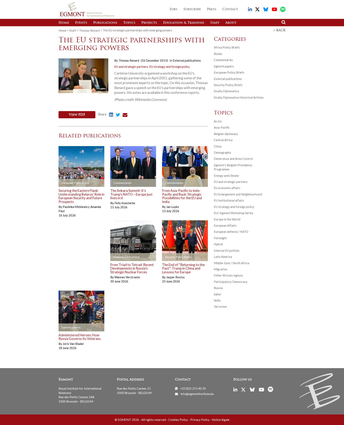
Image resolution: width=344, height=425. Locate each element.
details (69, 183)
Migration (220, 269)
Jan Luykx (172, 207)
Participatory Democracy (230, 281)
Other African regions (228, 275)
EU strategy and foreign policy (169, 66)
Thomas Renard (89, 30)
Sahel (217, 294)
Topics (129, 22)
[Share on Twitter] (118, 115)
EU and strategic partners (131, 66)
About (230, 22)
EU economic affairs (227, 188)
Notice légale (221, 419)
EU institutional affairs (229, 200)
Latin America (223, 256)
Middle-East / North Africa (231, 263)
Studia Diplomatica (226, 91)
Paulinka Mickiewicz (76, 207)
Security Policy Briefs (228, 85)
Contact (230, 9)
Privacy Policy (199, 419)
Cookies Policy (178, 419)
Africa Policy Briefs (227, 47)
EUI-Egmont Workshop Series (233, 213)
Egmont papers (224, 66)
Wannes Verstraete (127, 277)
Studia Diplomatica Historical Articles (239, 97)
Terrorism (220, 306)
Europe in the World (227, 219)
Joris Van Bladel (73, 343)
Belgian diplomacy (226, 134)
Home (64, 22)
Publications (105, 22)
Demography (222, 152)
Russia (218, 288)
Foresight (220, 238)
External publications (187, 60)
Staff (214, 22)
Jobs (173, 9)
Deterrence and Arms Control (233, 158)
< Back (279, 30)
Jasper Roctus (175, 277)
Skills (217, 300)
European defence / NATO (231, 231)
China (217, 146)
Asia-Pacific (222, 127)
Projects (149, 22)
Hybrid (218, 244)
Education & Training (183, 22)
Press (211, 9)
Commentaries (223, 60)
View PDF (77, 114)
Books (218, 53)
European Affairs (225, 225)
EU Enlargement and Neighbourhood (238, 194)
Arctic (218, 121)
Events (81, 22)
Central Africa (223, 140)
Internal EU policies (226, 250)
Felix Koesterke (124, 203)
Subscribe (192, 9)
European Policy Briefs (229, 72)
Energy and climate (226, 175)
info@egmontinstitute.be (197, 394)
